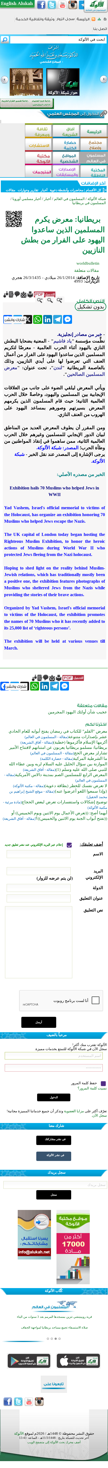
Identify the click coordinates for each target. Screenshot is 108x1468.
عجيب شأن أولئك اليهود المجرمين (77, 712)
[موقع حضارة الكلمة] (66, 145)
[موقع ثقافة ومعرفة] (39, 131)
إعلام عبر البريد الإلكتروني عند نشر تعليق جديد (34, 844)
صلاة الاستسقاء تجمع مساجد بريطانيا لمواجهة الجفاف (54, 1327)
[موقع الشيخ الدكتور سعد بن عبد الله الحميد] (54, 57)
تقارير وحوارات (28, 190)
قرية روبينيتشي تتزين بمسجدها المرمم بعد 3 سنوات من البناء (54, 1316)
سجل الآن (99, 1115)
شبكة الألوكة (97, 199)
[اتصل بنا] (100, 31)
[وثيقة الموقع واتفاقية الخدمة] (35, 21)
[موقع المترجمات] (39, 172)
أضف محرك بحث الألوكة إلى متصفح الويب (54, 1442)
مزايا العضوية (74, 1111)
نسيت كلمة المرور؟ (92, 1088)
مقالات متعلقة (86, 270)
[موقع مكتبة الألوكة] (39, 158)
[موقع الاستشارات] (39, 145)
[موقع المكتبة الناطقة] (94, 172)
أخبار (44, 190)
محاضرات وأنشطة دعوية (66, 190)
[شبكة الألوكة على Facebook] (41, 5)
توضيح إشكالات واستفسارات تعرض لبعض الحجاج (64, 802)
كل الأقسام (93, 190)
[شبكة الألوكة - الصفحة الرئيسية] (83, 21)
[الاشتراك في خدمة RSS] (93, 21)
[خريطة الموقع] (99, 21)
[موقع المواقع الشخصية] (66, 158)
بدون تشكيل (90, 307)
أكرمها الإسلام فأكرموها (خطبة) (80, 742)
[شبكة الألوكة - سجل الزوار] (65, 21)
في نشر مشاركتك (55, 1139)
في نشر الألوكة (55, 1155)
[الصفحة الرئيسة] (105, 21)
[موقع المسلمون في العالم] (94, 158)
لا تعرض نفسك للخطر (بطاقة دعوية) (76, 786)
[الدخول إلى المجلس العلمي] (72, 114)
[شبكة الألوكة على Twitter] (51, 5)
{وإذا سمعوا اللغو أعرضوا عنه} (81, 791)
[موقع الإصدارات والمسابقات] (66, 172)
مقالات (10, 190)
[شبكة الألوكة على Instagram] (72, 5)
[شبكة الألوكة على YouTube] (62, 5)
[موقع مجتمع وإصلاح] (94, 145)
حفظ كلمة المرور (84, 1083)
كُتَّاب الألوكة (54, 1291)
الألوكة (19, 1433)
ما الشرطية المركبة (90, 758)
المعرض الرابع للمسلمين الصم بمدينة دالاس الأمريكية (61, 775)
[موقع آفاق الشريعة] (66, 131)
